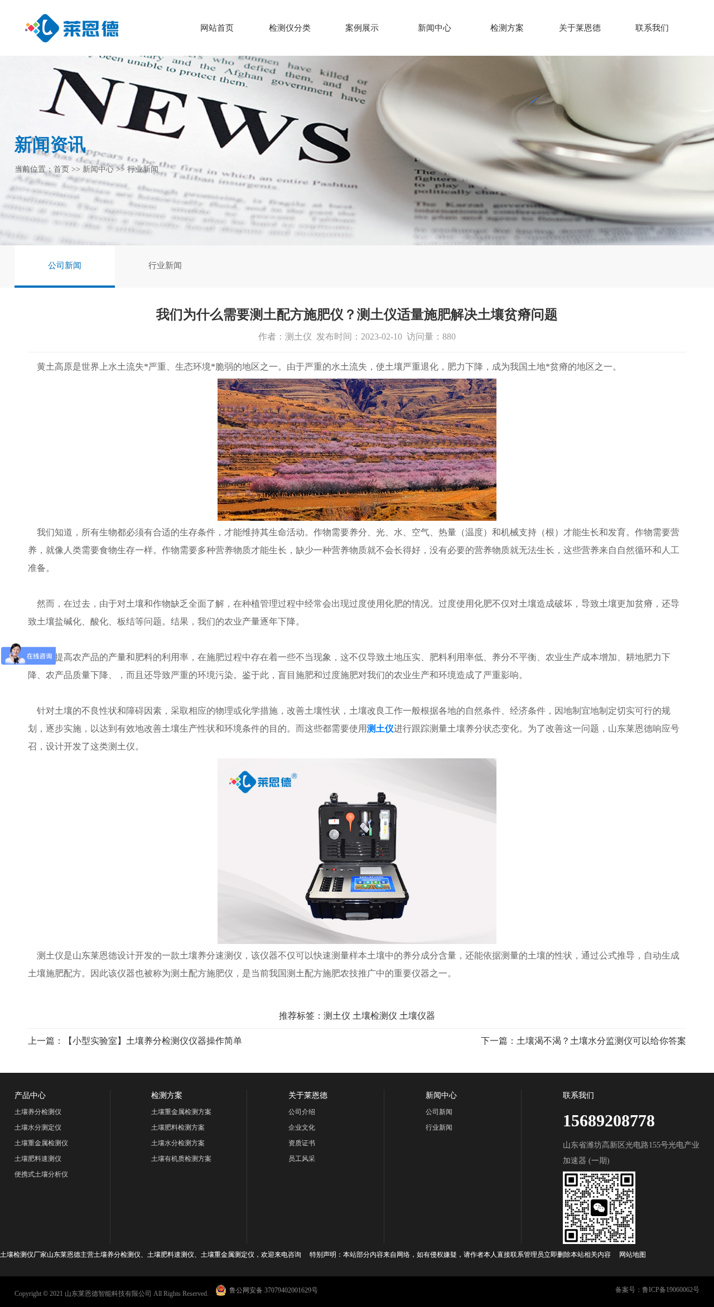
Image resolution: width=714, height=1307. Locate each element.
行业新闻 (142, 169)
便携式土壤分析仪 (41, 1174)
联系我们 (652, 27)
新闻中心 (434, 27)
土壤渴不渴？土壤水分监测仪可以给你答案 (601, 1040)
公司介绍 (301, 1112)
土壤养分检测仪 (38, 1112)
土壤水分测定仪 (38, 1127)
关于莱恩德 (580, 27)
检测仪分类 (290, 27)
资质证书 (301, 1143)
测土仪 (337, 1015)
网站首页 (217, 27)
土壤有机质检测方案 (181, 1159)
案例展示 (362, 27)
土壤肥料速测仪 (38, 1159)
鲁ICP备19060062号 (670, 1290)
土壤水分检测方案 (178, 1143)
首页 (61, 169)
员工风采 (301, 1159)
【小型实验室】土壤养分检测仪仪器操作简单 (153, 1040)
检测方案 (507, 27)
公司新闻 (64, 265)
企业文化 (301, 1127)
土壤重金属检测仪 (41, 1143)
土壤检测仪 (375, 1015)
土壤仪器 (417, 1015)
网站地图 (632, 1254)
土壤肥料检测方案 (178, 1127)
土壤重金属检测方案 (181, 1112)
